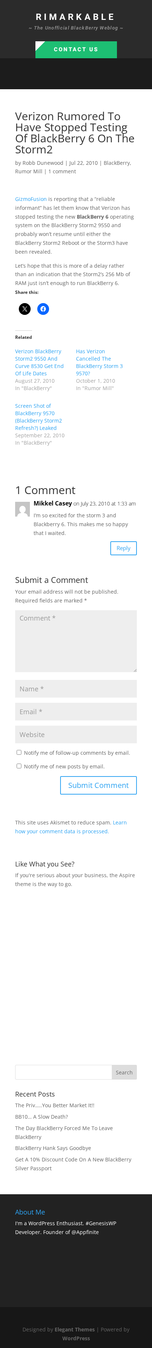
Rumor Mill (28, 171)
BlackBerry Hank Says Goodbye (53, 1147)
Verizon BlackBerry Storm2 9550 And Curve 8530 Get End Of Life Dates (39, 362)
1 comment (62, 171)
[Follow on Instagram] (83, 80)
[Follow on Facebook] (54, 80)
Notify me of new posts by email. (64, 766)
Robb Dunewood (43, 162)
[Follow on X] (69, 80)
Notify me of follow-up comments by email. (77, 752)
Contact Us (76, 49)
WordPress (76, 1338)
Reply (124, 548)
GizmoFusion (31, 198)
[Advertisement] (76, 975)
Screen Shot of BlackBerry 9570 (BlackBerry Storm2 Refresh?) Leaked (38, 416)
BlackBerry (117, 162)
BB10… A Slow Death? (41, 1116)
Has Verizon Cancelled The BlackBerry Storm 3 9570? (99, 362)
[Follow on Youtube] (98, 80)
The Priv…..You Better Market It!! (54, 1105)
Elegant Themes (75, 1329)
